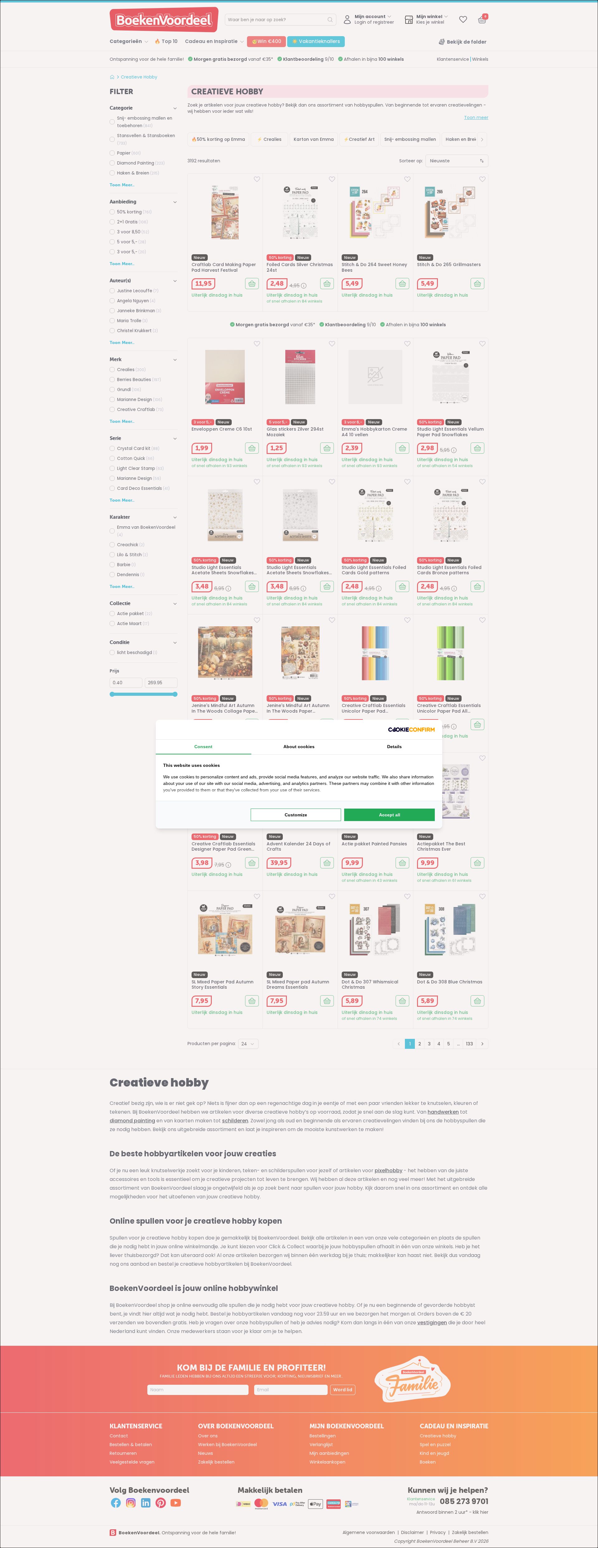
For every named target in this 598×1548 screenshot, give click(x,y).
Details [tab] (394, 746)
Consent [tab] (203, 746)
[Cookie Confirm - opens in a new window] (411, 729)
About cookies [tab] (299, 746)
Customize (296, 814)
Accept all (389, 814)
